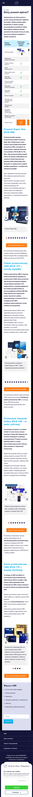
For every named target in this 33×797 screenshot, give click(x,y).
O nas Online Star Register (13, 689)
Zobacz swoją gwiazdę (10, 743)
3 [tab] (11, 238)
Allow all (16, 787)
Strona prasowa (10, 693)
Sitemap (8, 703)
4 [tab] (13, 238)
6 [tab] (18, 238)
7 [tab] (20, 238)
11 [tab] (25, 382)
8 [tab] (22, 238)
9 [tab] (24, 238)
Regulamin (8, 696)
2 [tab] (9, 238)
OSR (5, 733)
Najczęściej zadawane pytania (15, 707)
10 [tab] (26, 238)
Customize (15, 792)
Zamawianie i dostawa (10, 748)
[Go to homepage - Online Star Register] (16, 3)
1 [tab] (7, 238)
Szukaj (8, 721)
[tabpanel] (16, 219)
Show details (22, 780)
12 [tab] (27, 382)
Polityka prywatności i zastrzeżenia (16, 700)
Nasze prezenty (8, 738)
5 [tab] (15, 238)
